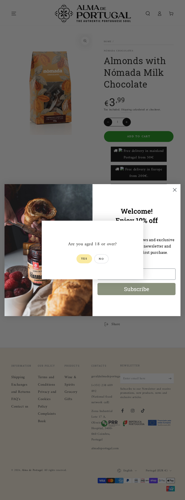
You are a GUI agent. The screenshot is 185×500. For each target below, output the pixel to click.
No (101, 259)
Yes (84, 259)
